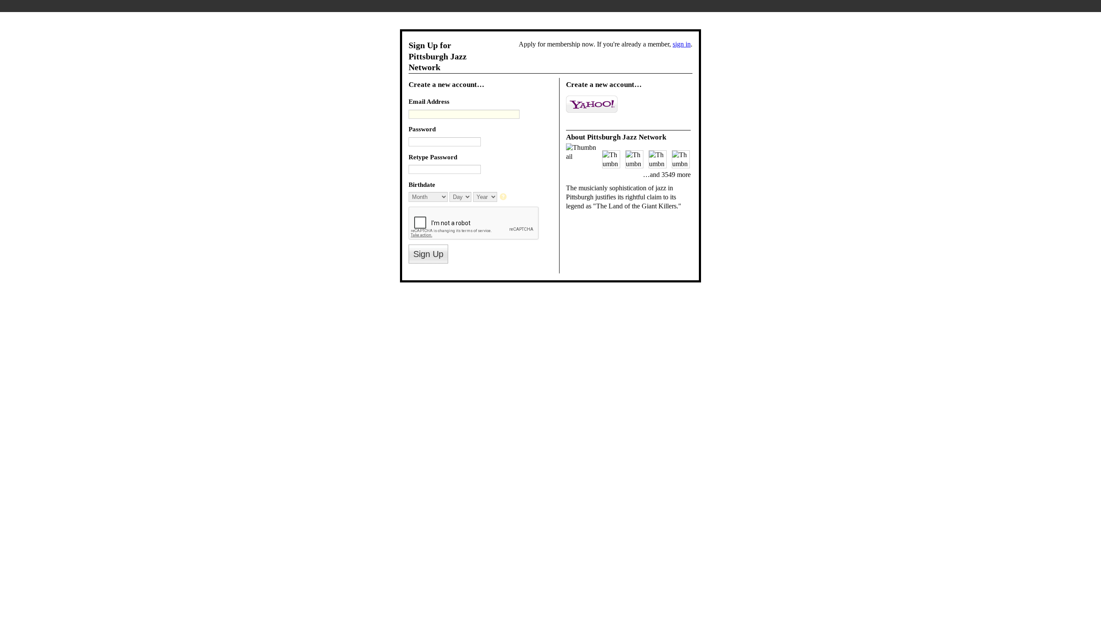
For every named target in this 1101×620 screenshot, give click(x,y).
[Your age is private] (504, 197)
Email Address (429, 101)
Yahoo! (592, 104)
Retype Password (433, 157)
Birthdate (422, 184)
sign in (682, 44)
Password (422, 129)
